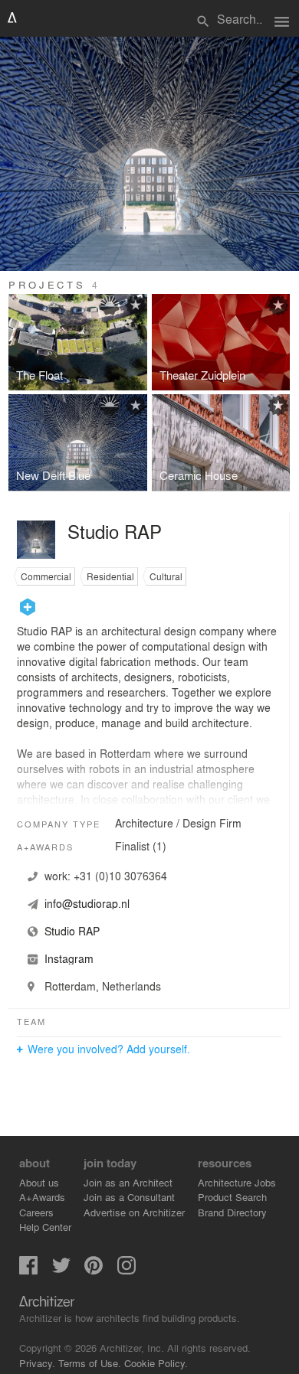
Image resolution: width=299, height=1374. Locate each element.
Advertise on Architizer (134, 1212)
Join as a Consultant (129, 1197)
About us (39, 1182)
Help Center (45, 1226)
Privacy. (37, 1363)
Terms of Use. (89, 1363)
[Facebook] (28, 1270)
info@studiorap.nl (87, 903)
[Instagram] (126, 1270)
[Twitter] (61, 1270)
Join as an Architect (128, 1182)
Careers (36, 1212)
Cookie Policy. (156, 1363)
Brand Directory (232, 1212)
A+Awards (42, 1197)
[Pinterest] (93, 1270)
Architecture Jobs (237, 1182)
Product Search (232, 1197)
